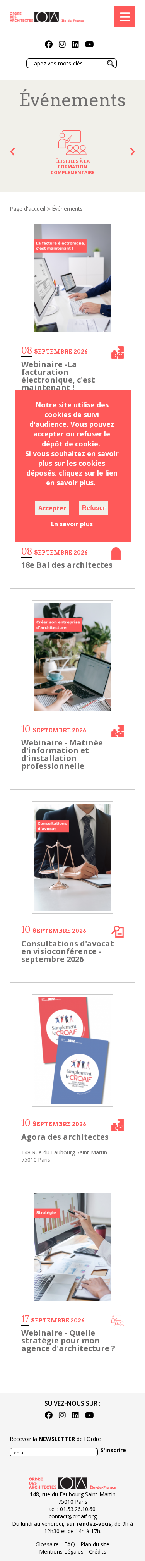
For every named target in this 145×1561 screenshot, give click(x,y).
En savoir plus (72, 524)
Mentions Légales (61, 1551)
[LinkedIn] (75, 45)
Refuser (93, 508)
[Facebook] (49, 45)
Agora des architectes (65, 1137)
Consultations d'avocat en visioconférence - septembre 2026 (67, 951)
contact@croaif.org (73, 1516)
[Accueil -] (47, 16)
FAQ (69, 1544)
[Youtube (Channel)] (89, 45)
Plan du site (94, 1544)
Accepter (52, 508)
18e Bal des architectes (67, 565)
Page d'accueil (27, 208)
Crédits (97, 1551)
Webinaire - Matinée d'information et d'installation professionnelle (62, 754)
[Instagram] (62, 45)
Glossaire (47, 1544)
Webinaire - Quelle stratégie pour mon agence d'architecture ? (68, 1340)
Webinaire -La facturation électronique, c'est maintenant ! (58, 376)
